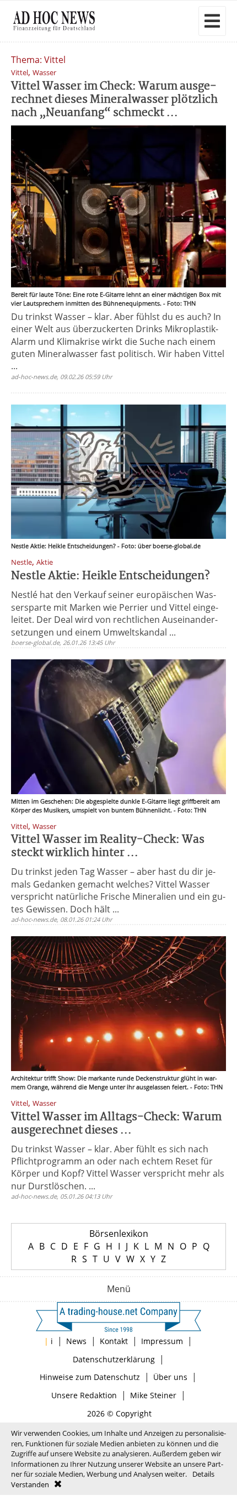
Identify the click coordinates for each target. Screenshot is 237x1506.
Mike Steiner (153, 1395)
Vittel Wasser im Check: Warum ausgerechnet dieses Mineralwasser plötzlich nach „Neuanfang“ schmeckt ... (114, 99)
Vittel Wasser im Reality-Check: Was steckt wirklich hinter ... (107, 846)
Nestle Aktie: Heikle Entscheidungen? (110, 576)
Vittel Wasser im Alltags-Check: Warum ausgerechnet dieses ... (116, 1124)
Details (203, 1474)
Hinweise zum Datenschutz (90, 1377)
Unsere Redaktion (84, 1395)
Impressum (162, 1341)
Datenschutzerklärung (114, 1359)
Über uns (170, 1377)
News (76, 1341)
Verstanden (30, 1484)
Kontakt (114, 1341)
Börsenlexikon (118, 1233)
